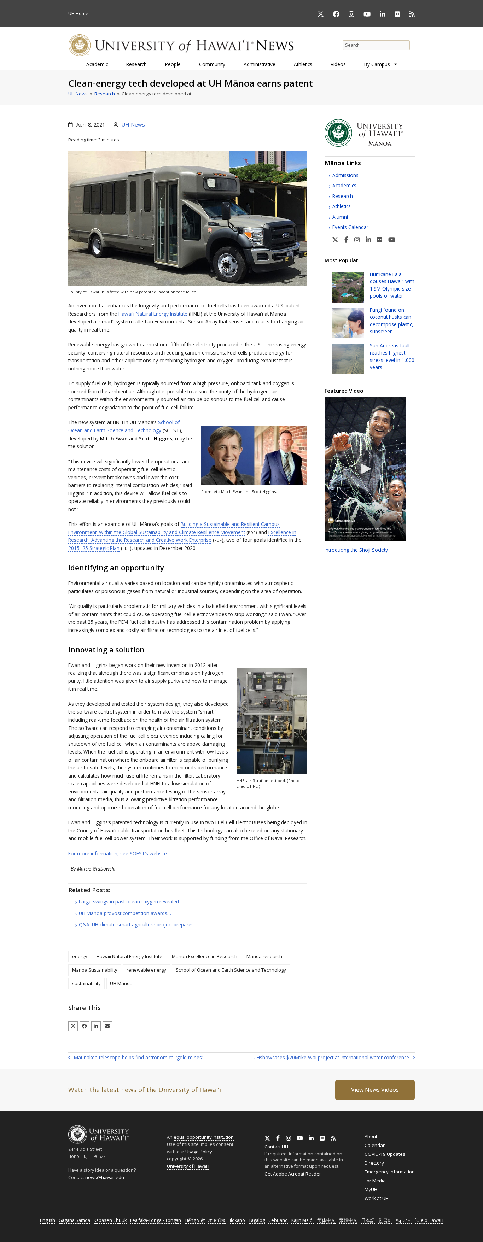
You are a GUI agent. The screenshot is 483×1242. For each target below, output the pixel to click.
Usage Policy (198, 1151)
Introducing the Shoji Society (356, 549)
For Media (375, 1180)
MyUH (371, 1189)
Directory (374, 1163)
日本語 (368, 1220)
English (47, 1220)
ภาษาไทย (217, 1220)
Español (404, 1220)
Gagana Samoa (74, 1220)
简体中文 (326, 1220)
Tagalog (257, 1220)
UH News (133, 124)
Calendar (375, 1145)
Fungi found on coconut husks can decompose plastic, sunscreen (391, 320)
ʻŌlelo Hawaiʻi (429, 1220)
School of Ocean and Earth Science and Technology (231, 970)
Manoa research (264, 956)
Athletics (341, 206)
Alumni (340, 216)
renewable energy (146, 970)
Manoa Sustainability (94, 970)
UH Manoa (121, 983)
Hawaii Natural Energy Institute (129, 956)
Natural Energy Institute (152, 313)
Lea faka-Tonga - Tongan (155, 1220)
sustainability (86, 983)
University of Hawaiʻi (188, 1166)
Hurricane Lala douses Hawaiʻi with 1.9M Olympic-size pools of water (392, 285)
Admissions (345, 175)
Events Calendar (350, 227)
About (371, 1136)
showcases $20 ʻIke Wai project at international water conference (331, 1058)
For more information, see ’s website (117, 853)
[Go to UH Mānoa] (370, 145)
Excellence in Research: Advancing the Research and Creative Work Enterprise (182, 536)
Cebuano (278, 1220)
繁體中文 (348, 1220)
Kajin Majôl (302, 1220)
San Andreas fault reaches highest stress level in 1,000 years (392, 356)
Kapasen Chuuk (110, 1220)
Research (342, 196)
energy (79, 956)
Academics (344, 185)
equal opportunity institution (204, 1137)
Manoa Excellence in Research (204, 956)
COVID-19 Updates (385, 1154)
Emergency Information (390, 1171)
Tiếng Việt (195, 1220)
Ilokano (237, 1220)
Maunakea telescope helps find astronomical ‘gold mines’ (135, 1058)
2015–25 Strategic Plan (94, 548)
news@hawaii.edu (104, 1177)
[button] (73, 1026)
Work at (377, 1198)
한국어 (385, 1220)
